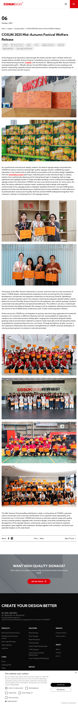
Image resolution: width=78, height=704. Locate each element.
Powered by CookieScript (68, 703)
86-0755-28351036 (9, 613)
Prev (36, 538)
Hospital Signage (34, 639)
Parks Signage (33, 636)
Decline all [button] (61, 690)
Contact (58, 653)
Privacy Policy (15, 685)
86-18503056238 (18, 615)
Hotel (3, 661)
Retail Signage (33, 633)
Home (4, 28)
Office (4, 668)
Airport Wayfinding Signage (38, 646)
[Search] (74, 4)
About (58, 649)
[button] (27, 701)
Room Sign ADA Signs (9, 641)
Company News (19, 28)
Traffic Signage (34, 649)
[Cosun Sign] (13, 4)
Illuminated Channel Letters (11, 633)
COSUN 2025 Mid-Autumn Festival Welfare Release (43, 28)
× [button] (75, 672)
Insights (9, 28)
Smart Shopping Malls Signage (39, 658)
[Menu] (66, 4)
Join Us (58, 656)
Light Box (5, 648)
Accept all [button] (61, 685)
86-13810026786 (7, 615)
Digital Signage (7, 645)
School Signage (34, 643)
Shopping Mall (6, 665)
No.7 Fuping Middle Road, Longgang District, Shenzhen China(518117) (27, 619)
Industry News (60, 636)
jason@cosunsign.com (13, 617)
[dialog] (39, 687)
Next (42, 538)
